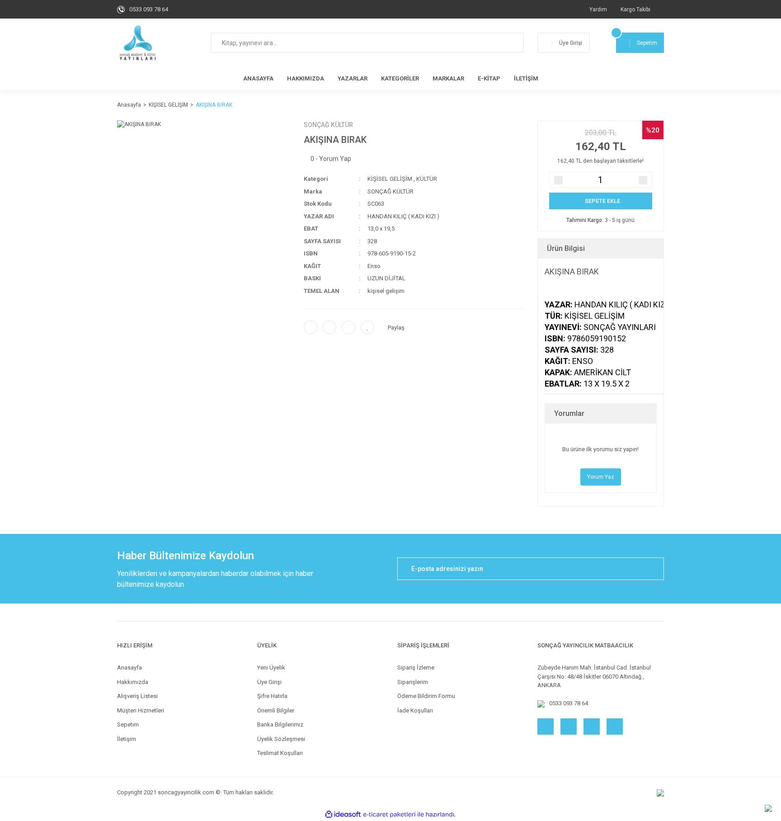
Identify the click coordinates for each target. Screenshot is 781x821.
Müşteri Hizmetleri (140, 710)
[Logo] (137, 43)
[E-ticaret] (389, 814)
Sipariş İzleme (415, 667)
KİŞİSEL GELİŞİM (389, 178)
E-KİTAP (489, 78)
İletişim (126, 739)
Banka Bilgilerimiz (280, 724)
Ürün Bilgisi (566, 248)
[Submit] (652, 568)
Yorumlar (569, 413)
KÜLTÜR (426, 178)
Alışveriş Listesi (137, 696)
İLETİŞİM (526, 78)
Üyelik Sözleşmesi (281, 739)
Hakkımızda (132, 682)
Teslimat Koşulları (280, 753)
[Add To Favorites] (367, 327)
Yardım (598, 9)
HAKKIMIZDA (305, 78)
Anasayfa (129, 667)
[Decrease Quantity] (558, 180)
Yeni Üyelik (271, 667)
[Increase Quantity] (643, 180)
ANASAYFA (258, 78)
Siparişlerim (412, 682)
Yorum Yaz (600, 477)
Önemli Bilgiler (275, 710)
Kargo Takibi (635, 9)
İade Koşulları (415, 710)
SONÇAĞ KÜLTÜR (328, 124)
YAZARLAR (352, 78)
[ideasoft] (343, 814)
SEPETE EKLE (602, 201)
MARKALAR (448, 78)
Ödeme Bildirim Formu (426, 696)
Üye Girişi (269, 682)
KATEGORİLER (400, 78)
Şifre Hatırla (272, 696)
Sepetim (128, 724)
